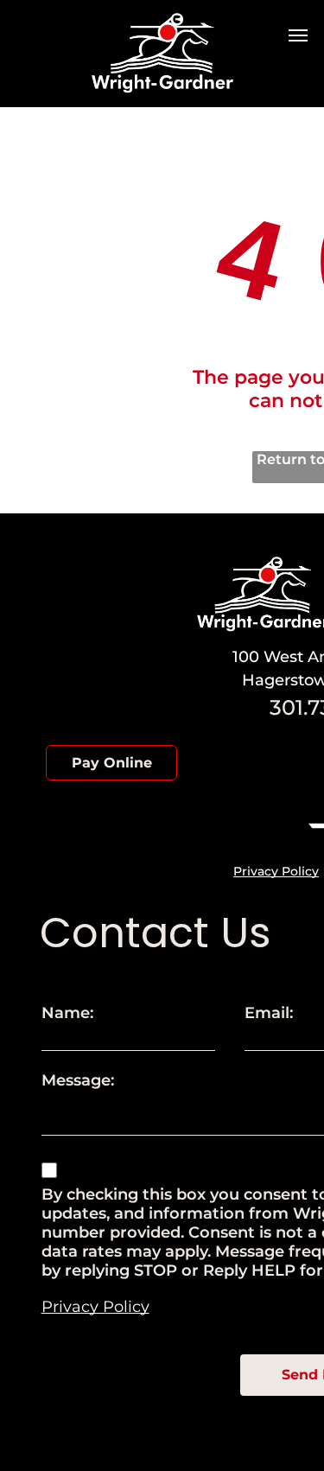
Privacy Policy (276, 871)
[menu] (298, 35)
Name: (67, 1012)
